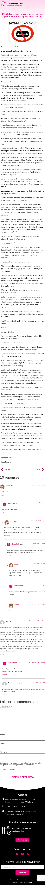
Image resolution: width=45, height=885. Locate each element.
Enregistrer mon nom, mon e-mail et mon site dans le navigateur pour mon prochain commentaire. (20, 764)
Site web (3, 752)
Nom (2, 735)
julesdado (11, 503)
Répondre (2, 495)
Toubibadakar (13, 663)
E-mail (3, 743)
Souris (8, 485)
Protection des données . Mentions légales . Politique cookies (22, 880)
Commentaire (6, 707)
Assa (7, 621)
